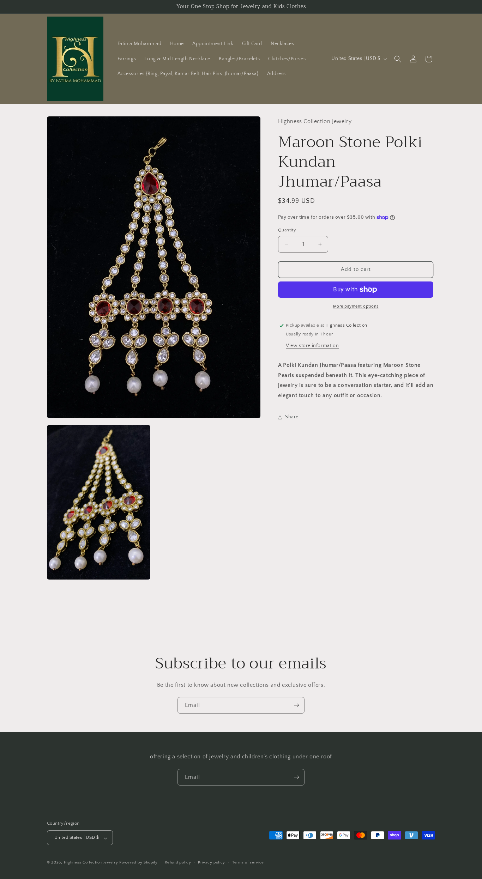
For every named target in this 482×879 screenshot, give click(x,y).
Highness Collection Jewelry (92, 863)
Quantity (287, 230)
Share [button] (292, 417)
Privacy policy (211, 862)
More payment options (356, 306)
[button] (397, 59)
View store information (312, 345)
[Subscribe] (296, 705)
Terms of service (248, 862)
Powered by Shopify (138, 863)
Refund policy (178, 862)
